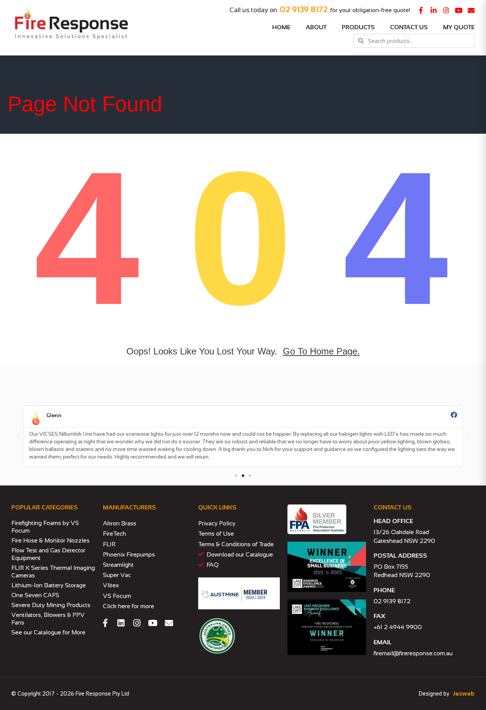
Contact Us (409, 27)
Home (281, 27)
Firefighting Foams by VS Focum (45, 527)
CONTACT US (393, 507)
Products (358, 27)
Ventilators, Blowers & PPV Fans (48, 619)
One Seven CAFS (35, 595)
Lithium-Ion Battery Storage (48, 585)
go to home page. (321, 351)
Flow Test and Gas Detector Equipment (48, 554)
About (316, 27)
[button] (19, 436)
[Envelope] (471, 10)
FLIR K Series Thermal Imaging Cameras (53, 572)
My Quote (459, 27)
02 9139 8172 (304, 9)
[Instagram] (446, 10)
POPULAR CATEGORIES (44, 507)
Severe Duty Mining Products (50, 605)
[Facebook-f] (421, 10)
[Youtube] (458, 10)
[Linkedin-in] (433, 10)
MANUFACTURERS (129, 507)
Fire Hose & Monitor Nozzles (50, 540)
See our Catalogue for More (48, 632)
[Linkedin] (121, 623)
